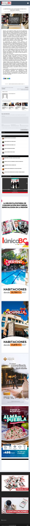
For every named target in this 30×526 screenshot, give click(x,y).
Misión (27, 525)
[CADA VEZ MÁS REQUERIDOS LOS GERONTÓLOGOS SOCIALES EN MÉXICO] (25, 104)
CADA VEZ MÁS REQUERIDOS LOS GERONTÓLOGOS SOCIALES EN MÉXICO (25, 108)
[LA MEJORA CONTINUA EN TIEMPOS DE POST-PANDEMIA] (18, 104)
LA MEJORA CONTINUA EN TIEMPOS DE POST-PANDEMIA (18, 108)
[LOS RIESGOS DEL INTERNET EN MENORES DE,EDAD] (12, 104)
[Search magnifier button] (27, 133)
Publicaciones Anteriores (15, 192)
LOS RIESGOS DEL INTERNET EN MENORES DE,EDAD (11, 108)
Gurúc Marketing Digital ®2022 (12, 525)
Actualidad (20, 11)
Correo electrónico (13, 124)
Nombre (3, 124)
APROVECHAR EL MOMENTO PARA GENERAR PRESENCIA (5, 108)
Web (20, 124)
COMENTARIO (3, 116)
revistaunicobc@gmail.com (11, 11)
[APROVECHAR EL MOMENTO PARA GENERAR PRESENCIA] (5, 104)
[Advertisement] (7, 465)
